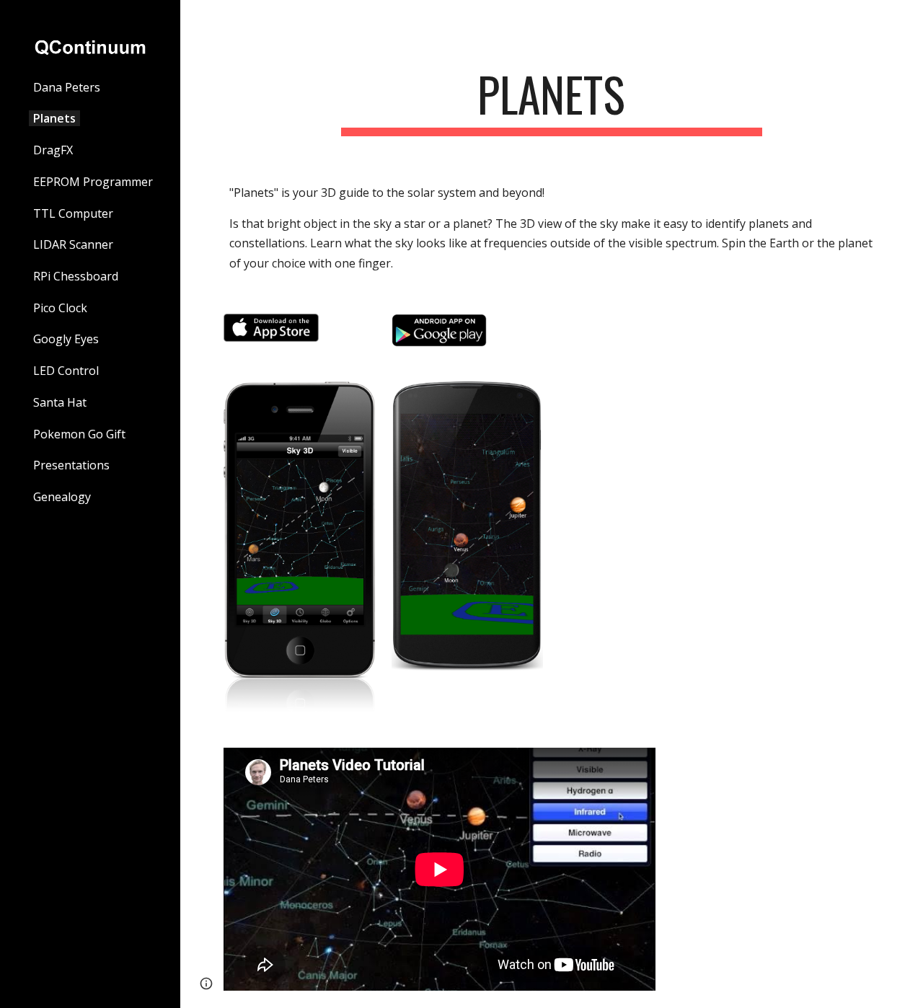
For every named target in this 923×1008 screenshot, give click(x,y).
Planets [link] (54, 118)
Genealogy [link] (62, 497)
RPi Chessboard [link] (75, 276)
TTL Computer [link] (73, 213)
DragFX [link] (53, 150)
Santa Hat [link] (60, 402)
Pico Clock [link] (60, 308)
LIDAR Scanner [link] (73, 244)
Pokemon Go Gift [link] (79, 434)
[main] (551, 101)
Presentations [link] (71, 465)
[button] (905, 20)
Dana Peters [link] (66, 87)
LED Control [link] (66, 371)
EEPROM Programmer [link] (93, 182)
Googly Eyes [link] (66, 339)
